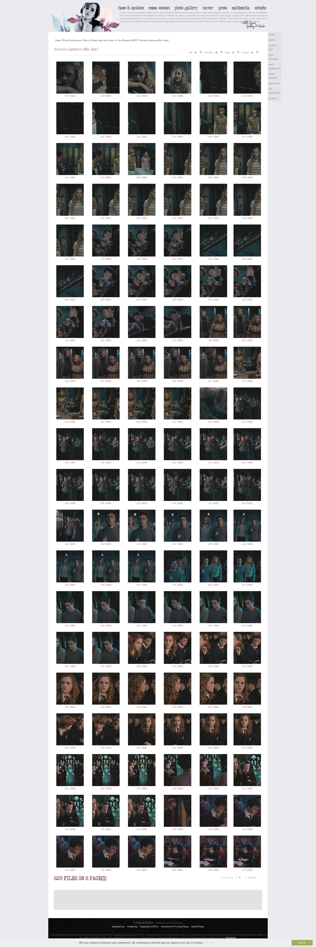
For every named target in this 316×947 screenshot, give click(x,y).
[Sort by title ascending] (195, 52)
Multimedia (240, 8)
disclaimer (231, 937)
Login (272, 40)
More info (209, 942)
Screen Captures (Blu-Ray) (154, 40)
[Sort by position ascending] (252, 52)
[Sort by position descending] (257, 52)
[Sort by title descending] (201, 52)
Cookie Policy (197, 926)
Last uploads (273, 57)
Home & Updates (130, 8)
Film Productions (72, 40)
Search (273, 98)
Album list (272, 47)
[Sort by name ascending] (216, 52)
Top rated (274, 83)
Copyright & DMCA (149, 926)
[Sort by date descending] (238, 52)
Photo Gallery (185, 8)
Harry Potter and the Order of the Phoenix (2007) (111, 40)
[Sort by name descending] (221, 52)
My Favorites (274, 91)
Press (222, 8)
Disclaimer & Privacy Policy (175, 926)
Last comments (275, 66)
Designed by (118, 926)
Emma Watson (158, 8)
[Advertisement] (155, 898)
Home (272, 34)
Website (260, 8)
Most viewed (273, 76)
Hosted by (132, 926)
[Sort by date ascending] (233, 52)
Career (207, 8)
